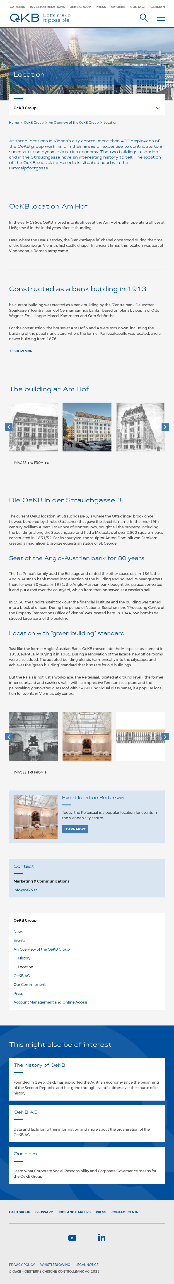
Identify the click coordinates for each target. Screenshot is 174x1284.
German (157, 7)
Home (14, 123)
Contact (138, 7)
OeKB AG (22, 976)
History (24, 958)
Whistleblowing (55, 1265)
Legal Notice (87, 1265)
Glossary (44, 1212)
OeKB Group (80, 7)
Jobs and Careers (74, 1212)
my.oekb (118, 7)
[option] (33, 429)
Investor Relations (47, 7)
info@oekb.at (25, 890)
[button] (8, 427)
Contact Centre (125, 1212)
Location (25, 967)
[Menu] (161, 17)
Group (19, 1212)
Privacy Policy (22, 1265)
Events (19, 940)
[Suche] (144, 17)
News (18, 932)
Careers (17, 7)
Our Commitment (30, 985)
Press (101, 7)
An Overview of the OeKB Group (74, 123)
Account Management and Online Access (50, 1002)
